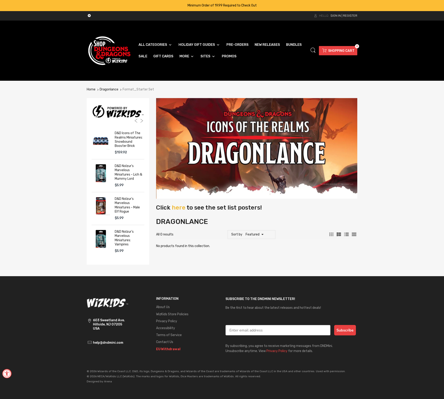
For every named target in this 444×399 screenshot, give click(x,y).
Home (91, 89)
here (178, 207)
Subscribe (345, 330)
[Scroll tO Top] (435, 391)
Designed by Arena (99, 381)
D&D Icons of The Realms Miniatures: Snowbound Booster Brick (129, 139)
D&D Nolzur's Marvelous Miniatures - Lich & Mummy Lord (128, 172)
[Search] (313, 50)
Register (350, 15)
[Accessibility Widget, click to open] (7, 373)
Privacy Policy (276, 351)
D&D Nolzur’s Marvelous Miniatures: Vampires (124, 238)
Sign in (335, 15)
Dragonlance (109, 89)
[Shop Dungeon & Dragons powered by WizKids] (109, 50)
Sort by (236, 234)
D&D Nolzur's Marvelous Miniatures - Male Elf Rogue (127, 205)
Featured (252, 234)
